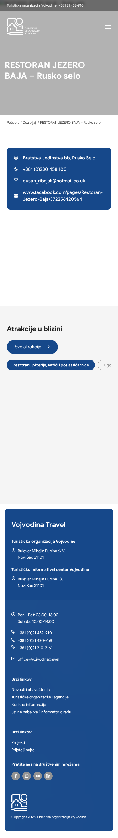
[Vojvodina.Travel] (26, 776)
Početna (13, 123)
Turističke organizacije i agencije (40, 697)
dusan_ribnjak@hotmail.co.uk (54, 181)
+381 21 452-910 (71, 5)
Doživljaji (30, 123)
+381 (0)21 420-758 (35, 640)
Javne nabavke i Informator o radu (41, 712)
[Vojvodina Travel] (37, 776)
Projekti (18, 742)
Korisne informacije (28, 704)
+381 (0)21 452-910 (35, 632)
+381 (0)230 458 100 (45, 169)
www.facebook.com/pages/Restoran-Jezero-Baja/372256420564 (63, 196)
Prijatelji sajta (22, 749)
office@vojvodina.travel (38, 659)
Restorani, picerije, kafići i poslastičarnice (51, 365)
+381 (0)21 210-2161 (35, 647)
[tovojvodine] (15, 776)
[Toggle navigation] (108, 27)
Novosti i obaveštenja (30, 689)
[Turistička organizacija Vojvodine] (23, 26)
